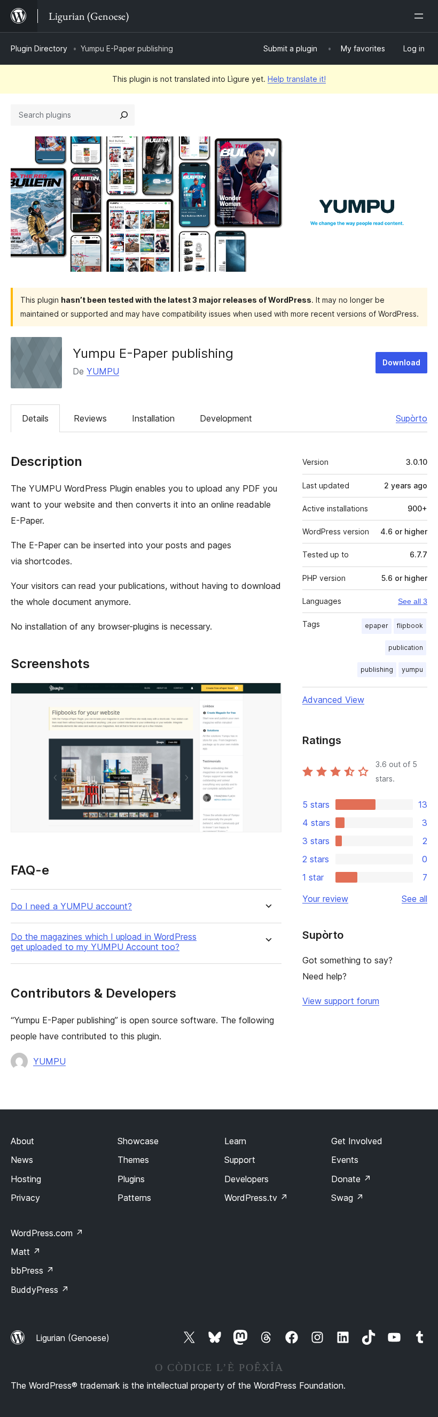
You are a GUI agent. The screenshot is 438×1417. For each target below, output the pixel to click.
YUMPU (103, 371)
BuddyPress (40, 1289)
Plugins (131, 1179)
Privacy (25, 1197)
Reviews (90, 418)
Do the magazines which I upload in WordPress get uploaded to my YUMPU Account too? (104, 942)
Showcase (138, 1141)
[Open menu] (421, 16)
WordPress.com (47, 1233)
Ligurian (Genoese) (73, 1337)
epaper (376, 626)
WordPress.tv (256, 1197)
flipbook (410, 626)
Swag (347, 1197)
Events (344, 1159)
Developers (246, 1179)
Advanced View (333, 699)
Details (35, 418)
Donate (351, 1179)
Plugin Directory (39, 48)
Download (401, 362)
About (22, 1141)
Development (226, 418)
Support (239, 1159)
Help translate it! (297, 78)
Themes (133, 1159)
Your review (325, 898)
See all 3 (412, 601)
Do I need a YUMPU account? (71, 906)
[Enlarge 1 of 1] (267, 697)
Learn (235, 1141)
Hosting (26, 1179)
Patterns (134, 1197)
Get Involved (356, 1141)
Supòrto (411, 418)
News (22, 1159)
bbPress (32, 1270)
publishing (377, 669)
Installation (153, 418)
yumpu (412, 669)
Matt (26, 1251)
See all (414, 898)
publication (405, 648)
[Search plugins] (124, 115)
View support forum (340, 1000)
